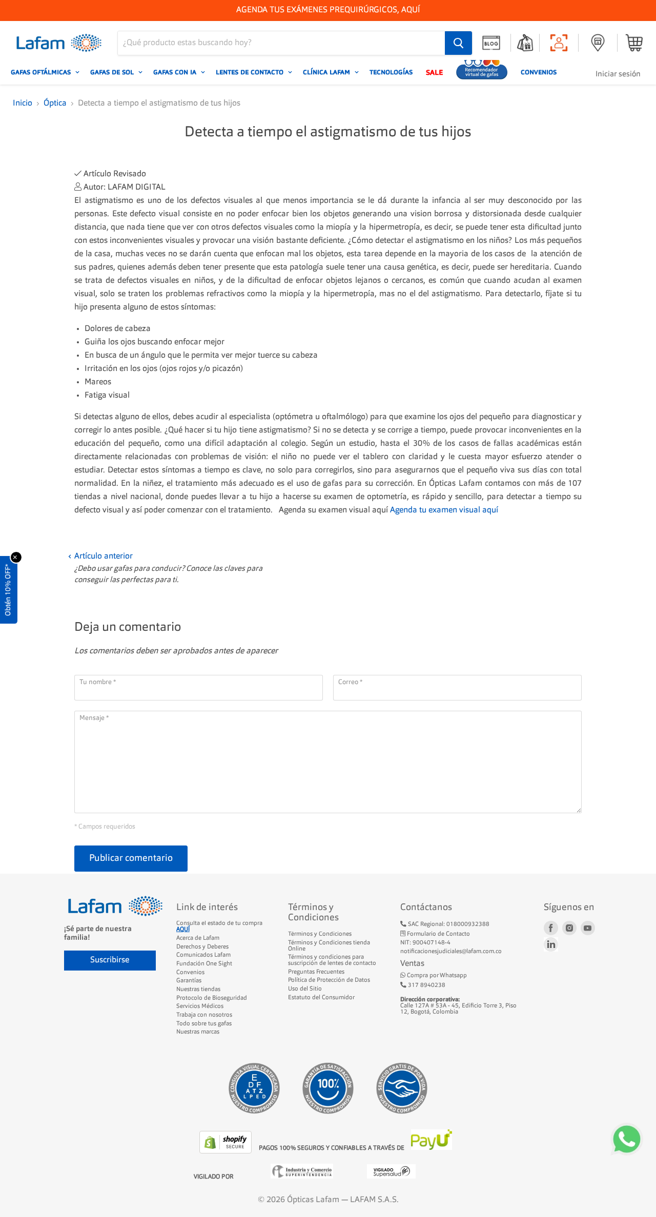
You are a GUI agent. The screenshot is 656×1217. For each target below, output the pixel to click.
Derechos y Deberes (202, 947)
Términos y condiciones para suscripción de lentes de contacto (332, 960)
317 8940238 (425, 985)
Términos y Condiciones (320, 934)
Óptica (55, 103)
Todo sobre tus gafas (204, 1024)
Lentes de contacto (250, 72)
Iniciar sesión (618, 74)
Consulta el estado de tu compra (219, 926)
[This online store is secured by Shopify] (226, 1151)
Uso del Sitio (305, 989)
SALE (434, 72)
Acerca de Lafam (197, 938)
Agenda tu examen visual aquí (444, 510)
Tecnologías (391, 72)
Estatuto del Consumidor (321, 998)
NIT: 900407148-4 (425, 943)
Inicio (22, 103)
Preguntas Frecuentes (316, 972)
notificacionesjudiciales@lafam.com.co (451, 951)
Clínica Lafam (327, 72)
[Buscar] (458, 43)
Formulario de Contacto (437, 934)
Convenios (539, 72)
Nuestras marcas (197, 1032)
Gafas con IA (175, 72)
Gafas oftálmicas (42, 72)
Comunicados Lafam (203, 955)
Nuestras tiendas (198, 989)
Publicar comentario (131, 858)
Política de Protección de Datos (329, 980)
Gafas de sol (113, 72)
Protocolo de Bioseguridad (211, 998)
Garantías (188, 981)
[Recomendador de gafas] (481, 72)
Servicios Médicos (199, 1006)
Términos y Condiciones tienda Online (329, 946)
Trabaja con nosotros (204, 1015)
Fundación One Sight (204, 964)
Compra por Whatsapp (436, 976)
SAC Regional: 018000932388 (447, 924)
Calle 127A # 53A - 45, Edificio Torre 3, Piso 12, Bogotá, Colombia (458, 1006)
